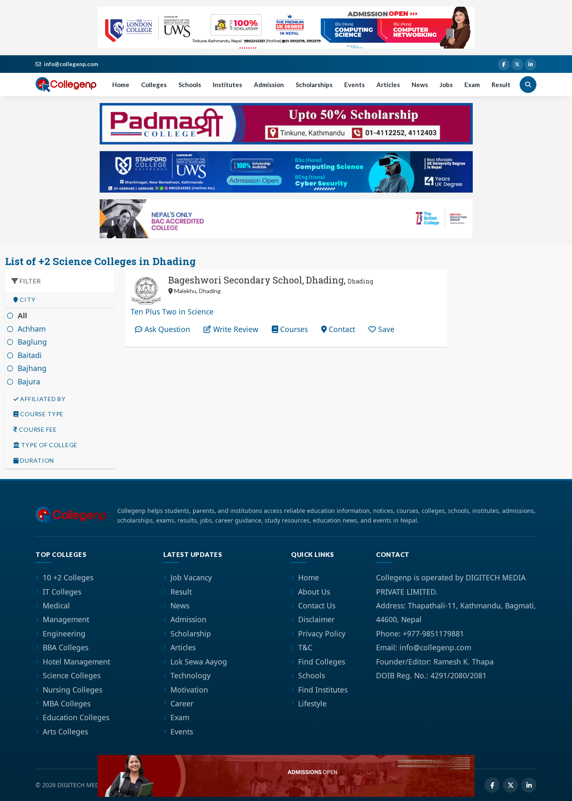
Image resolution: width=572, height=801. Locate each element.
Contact (341, 329)
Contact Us (316, 605)
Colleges (154, 84)
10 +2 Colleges (68, 577)
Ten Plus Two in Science (172, 311)
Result (501, 84)
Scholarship (190, 633)
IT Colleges (62, 592)
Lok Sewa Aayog (198, 662)
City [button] (27, 299)
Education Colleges (76, 717)
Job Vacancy (191, 577)
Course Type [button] (41, 414)
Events (354, 84)
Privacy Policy (321, 633)
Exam (472, 84)
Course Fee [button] (37, 429)
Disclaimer (316, 619)
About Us (314, 592)
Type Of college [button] (48, 445)
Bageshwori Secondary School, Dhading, (270, 280)
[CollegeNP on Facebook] (504, 64)
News (420, 84)
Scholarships (314, 84)
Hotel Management (76, 662)
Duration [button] (36, 460)
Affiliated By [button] (42, 399)
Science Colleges (71, 675)
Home (120, 84)
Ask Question (166, 329)
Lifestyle (312, 703)
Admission (269, 84)
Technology (190, 675)
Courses (293, 329)
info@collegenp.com (71, 64)
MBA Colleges (66, 703)
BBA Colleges (65, 647)
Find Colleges (321, 662)
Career (181, 703)
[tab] (59, 300)
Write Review (234, 329)
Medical (56, 605)
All (23, 315)
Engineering (64, 633)
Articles (388, 84)
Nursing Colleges (72, 690)
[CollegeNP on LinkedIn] (530, 64)
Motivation (189, 690)
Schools (189, 84)
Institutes (227, 84)
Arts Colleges (65, 731)
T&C (305, 647)
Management (66, 619)
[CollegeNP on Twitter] (517, 64)
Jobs (446, 84)
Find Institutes (323, 690)
